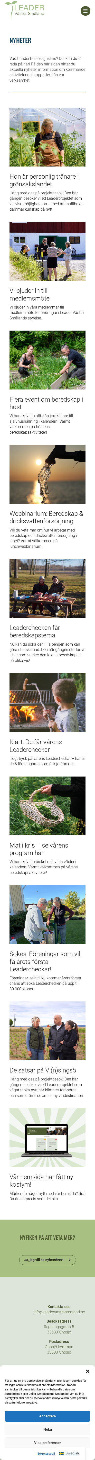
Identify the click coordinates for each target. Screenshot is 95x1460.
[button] (87, 1371)
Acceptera (47, 1416)
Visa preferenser (47, 1443)
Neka (47, 1429)
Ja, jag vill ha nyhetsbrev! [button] (44, 1260)
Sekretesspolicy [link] (48, 1453)
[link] (43, 11)
